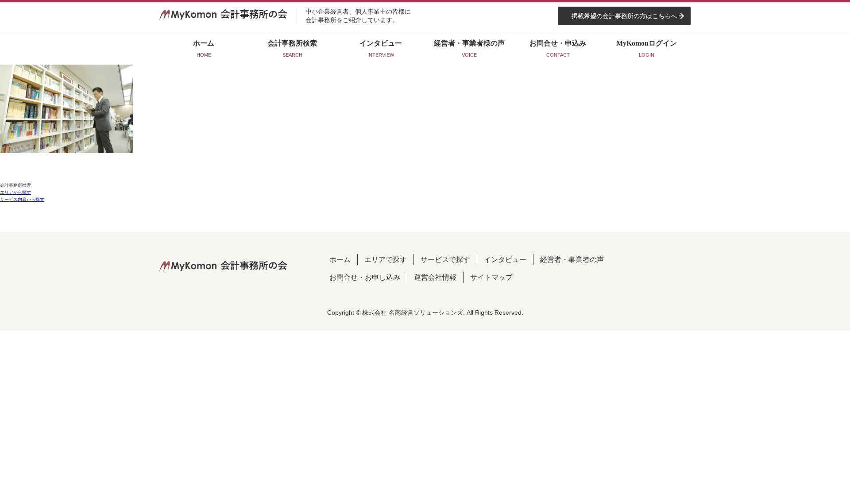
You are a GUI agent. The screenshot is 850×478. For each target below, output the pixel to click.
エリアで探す (385, 259)
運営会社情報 (435, 277)
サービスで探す (445, 259)
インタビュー (505, 259)
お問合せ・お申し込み (364, 277)
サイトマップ (491, 277)
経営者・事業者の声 (572, 259)
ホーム (340, 259)
